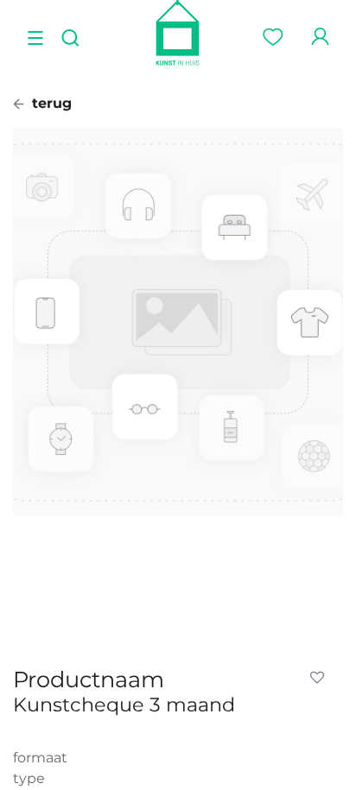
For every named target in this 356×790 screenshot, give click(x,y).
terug (50, 103)
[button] (320, 678)
